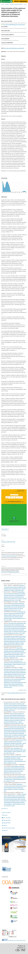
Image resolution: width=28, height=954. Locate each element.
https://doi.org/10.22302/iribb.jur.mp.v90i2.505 (14, 48)
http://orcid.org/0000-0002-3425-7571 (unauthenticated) (14, 24)
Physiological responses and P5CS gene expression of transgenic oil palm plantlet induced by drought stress (15, 786)
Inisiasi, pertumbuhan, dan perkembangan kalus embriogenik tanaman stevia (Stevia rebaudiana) (15, 662)
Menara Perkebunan (7, 1)
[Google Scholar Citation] (14, 895)
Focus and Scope (6, 817)
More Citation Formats (6, 574)
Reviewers (5, 815)
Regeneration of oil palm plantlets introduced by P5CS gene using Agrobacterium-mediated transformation (15, 741)
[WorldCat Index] (14, 899)
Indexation (5, 830)
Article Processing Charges (9, 828)
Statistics (5, 825)
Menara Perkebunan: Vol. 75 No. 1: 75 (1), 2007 (14, 633)
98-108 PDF (5, 529)
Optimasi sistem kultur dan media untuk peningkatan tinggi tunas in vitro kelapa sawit (15, 777)
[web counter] (5, 940)
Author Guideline (6, 812)
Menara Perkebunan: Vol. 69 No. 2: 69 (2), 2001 (14, 675)
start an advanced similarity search (15, 692)
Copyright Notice (6, 822)
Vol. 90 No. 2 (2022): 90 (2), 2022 (16, 4)
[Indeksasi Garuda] (14, 889)
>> (7, 808)
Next (24, 690)
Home (2, 4)
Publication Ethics (7, 820)
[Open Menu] (1, 1)
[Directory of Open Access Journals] (14, 882)
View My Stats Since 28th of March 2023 (16, 940)
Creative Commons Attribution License (9, 555)
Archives (7, 4)
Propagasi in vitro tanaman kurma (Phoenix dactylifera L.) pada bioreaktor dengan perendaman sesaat (15, 587)
